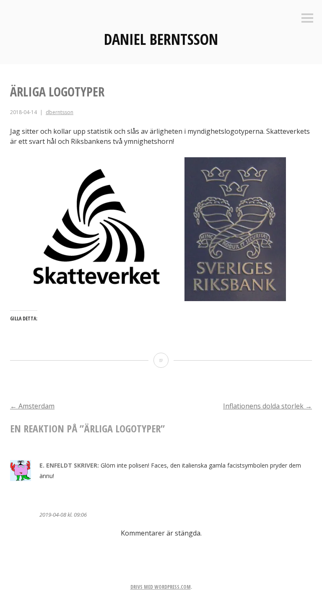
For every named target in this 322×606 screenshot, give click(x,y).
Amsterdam (32, 406)
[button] (97, 229)
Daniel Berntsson (161, 39)
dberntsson (59, 112)
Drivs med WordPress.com (160, 586)
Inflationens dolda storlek (267, 406)
